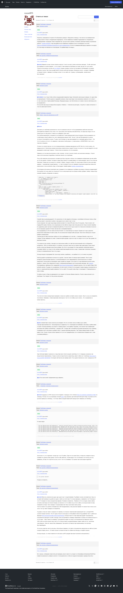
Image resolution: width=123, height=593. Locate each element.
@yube (39, 322)
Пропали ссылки (43, 26)
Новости (7, 576)
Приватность (8, 580)
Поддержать (77, 578)
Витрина (30, 574)
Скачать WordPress (116, 2)
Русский (19, 586)
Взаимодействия (28, 36)
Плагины (30, 578)
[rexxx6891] (29, 21)
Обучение (53, 574)
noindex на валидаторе (77, 166)
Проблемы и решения (45, 24)
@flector (39, 126)
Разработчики (54, 578)
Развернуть (41, 195)
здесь (62, 396)
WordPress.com (100, 574)
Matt (97, 576)
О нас (6, 574)
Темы (29, 576)
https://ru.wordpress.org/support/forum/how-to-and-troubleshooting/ (53, 45)
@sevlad (39, 64)
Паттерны (30, 580)
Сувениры (76, 580)
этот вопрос (57, 68)
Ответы (26, 31)
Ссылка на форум (46, 43)
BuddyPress (99, 580)
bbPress (98, 578)
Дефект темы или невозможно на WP (48, 115)
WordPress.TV (54, 580)
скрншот (91, 263)
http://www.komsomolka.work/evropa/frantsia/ (53, 515)
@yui (38, 377)
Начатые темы (27, 29)
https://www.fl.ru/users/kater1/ (66, 265)
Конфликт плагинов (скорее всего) (49, 386)
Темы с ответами (28, 34)
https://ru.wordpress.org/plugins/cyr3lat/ (86, 394)
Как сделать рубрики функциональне (48, 55)
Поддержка (53, 576)
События (76, 576)
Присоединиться (77, 574)
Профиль (26, 27)
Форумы (7, 6)
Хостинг (7, 578)
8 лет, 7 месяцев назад (42, 34)
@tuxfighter (40, 97)
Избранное (26, 39)
